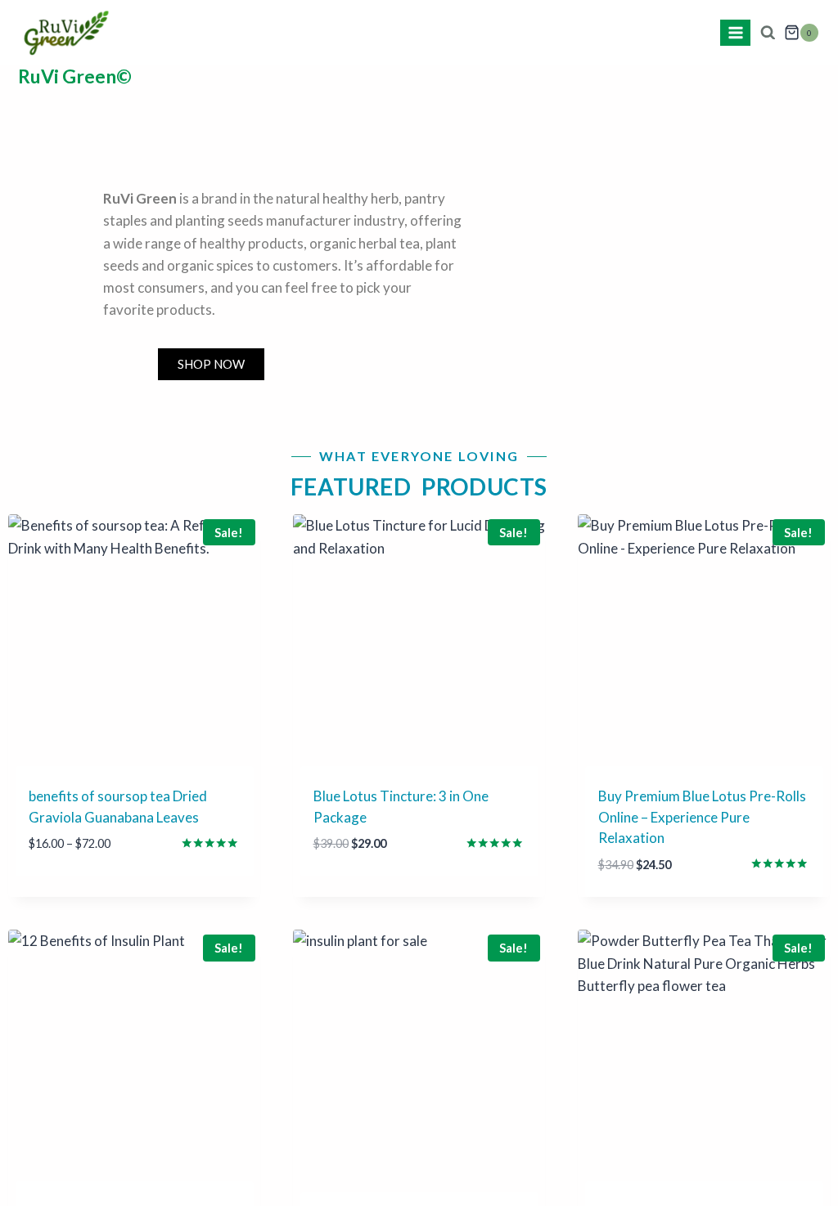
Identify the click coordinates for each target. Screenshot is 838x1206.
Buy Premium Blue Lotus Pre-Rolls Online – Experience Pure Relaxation (702, 816)
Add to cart (355, 892)
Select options (81, 892)
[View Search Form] (767, 33)
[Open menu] (735, 32)
